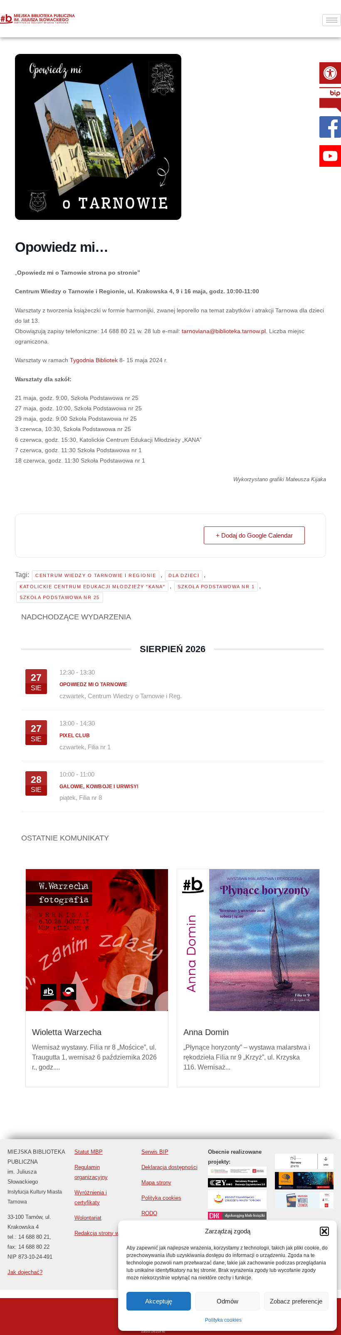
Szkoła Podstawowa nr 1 (216, 586)
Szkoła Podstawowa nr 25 (60, 597)
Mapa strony (156, 1182)
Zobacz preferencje (296, 1301)
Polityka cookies (223, 1320)
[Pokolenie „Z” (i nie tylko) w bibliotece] (304, 1187)
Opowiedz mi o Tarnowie (93, 684)
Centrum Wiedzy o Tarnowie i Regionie (95, 575)
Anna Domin (206, 1032)
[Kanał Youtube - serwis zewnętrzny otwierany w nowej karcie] (330, 156)
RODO (149, 1213)
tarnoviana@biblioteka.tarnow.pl (224, 331)
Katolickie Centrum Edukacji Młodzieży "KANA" (92, 586)
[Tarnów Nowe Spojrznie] (304, 1166)
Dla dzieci (183, 575)
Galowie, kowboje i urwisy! (98, 786)
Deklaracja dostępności (169, 1167)
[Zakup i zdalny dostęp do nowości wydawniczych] (237, 1173)
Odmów (227, 1301)
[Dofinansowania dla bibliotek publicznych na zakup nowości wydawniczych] (237, 1185)
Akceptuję (158, 1301)
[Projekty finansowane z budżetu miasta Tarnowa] (237, 1206)
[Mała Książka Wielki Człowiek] (304, 1206)
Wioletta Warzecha (66, 1032)
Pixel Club (74, 735)
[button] (330, 73)
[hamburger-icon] (331, 20)
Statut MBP (88, 1152)
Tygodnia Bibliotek (94, 360)
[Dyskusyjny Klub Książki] (237, 1217)
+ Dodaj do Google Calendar (254, 535)
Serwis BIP (154, 1152)
